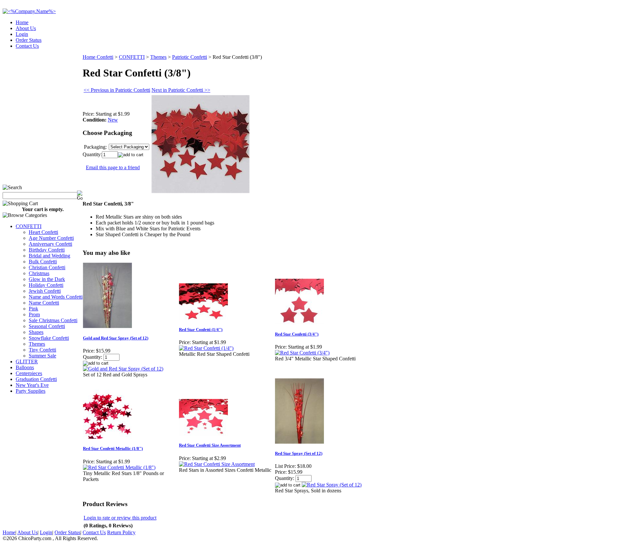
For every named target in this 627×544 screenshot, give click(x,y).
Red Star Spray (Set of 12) (298, 453)
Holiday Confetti (46, 285)
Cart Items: (565, 44)
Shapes (36, 332)
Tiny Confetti (42, 350)
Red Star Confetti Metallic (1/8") (113, 448)
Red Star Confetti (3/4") (296, 334)
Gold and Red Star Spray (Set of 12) (115, 338)
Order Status (28, 40)
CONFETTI (28, 226)
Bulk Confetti (43, 261)
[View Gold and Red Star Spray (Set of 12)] (123, 368)
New (113, 120)
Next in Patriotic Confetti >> (181, 90)
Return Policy (121, 532)
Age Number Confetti (51, 238)
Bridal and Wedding (49, 255)
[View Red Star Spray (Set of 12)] (332, 484)
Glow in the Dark (47, 279)
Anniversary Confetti (50, 244)
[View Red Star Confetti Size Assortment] (217, 464)
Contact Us (27, 46)
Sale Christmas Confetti (53, 320)
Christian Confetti (47, 267)
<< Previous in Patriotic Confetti (117, 90)
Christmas (39, 273)
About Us (26, 28)
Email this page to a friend (113, 167)
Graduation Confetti (36, 379)
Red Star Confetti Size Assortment (210, 445)
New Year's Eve (32, 385)
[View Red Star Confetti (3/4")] (302, 352)
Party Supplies (30, 391)
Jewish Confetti (45, 291)
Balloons (25, 367)
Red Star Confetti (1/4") (200, 329)
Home (22, 22)
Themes (37, 344)
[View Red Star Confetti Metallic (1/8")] (119, 467)
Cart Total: (601, 44)
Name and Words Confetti (56, 297)
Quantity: (92, 154)
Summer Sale (42, 355)
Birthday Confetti (47, 250)
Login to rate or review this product (120, 517)
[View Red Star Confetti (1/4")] (206, 348)
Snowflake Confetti (49, 338)
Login (22, 34)
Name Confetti (44, 302)
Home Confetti (98, 57)
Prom (34, 314)
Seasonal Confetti (47, 326)
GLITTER (27, 361)
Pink (33, 308)
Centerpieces (29, 373)
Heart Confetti (43, 232)
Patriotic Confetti (189, 57)
